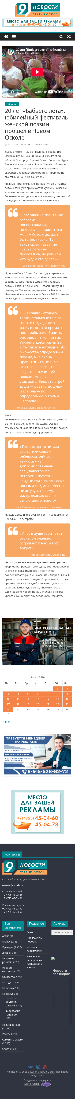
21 (47, 704)
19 (28, 704)
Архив (5, 936)
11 (18, 699)
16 (67, 699)
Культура (7, 947)
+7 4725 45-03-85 (12, 894)
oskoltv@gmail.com (13, 885)
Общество (12, 104)
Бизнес (6, 941)
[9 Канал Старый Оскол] (6, 36)
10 (8, 699)
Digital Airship (32, 1083)
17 (8, 704)
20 (37, 704)
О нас (30, 932)
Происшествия (11, 1024)
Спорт (6, 1048)
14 (47, 699)
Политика (8, 988)
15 (57, 699)
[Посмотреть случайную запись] (69, 36)
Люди (5, 952)
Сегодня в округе (12, 1039)
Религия (7, 1034)
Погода (6, 982)
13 (37, 699)
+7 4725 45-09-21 (12, 898)
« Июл (6, 721)
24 (8, 709)
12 (28, 699)
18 (18, 704)
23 (67, 704)
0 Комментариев (40, 144)
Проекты (7, 993)
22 (57, 704)
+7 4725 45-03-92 (12, 908)
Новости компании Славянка (11, 1001)
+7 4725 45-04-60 (12, 912)
